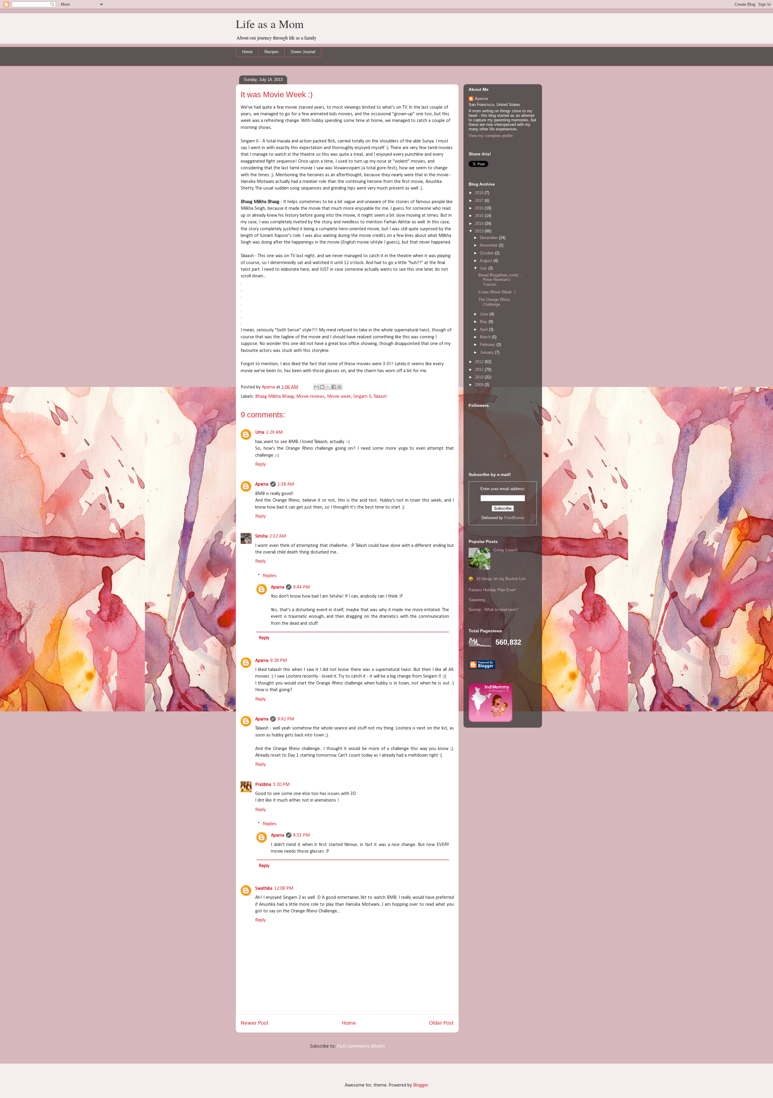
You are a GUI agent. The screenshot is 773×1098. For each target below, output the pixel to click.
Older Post (441, 1023)
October (487, 253)
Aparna (261, 484)
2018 (480, 192)
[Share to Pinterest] (339, 387)
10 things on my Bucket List (500, 578)
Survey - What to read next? (493, 609)
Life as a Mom (270, 23)
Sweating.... (479, 600)
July (484, 268)
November (489, 245)
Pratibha (263, 784)
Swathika (263, 888)
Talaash (380, 396)
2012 (480, 361)
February (488, 344)
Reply (260, 464)
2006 (480, 384)
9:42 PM (285, 719)
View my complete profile (491, 135)
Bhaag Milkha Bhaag (274, 396)
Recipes (272, 51)
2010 (480, 377)
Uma (259, 432)
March (486, 337)
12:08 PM (283, 888)
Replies (270, 575)
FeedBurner (514, 517)
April (484, 329)
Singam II (362, 396)
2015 (480, 215)
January (487, 352)
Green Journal (303, 51)
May (484, 321)
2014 (480, 223)
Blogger (420, 1085)
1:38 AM (285, 484)
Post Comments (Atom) (361, 1046)
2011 (480, 369)
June (484, 314)
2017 (480, 200)
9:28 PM (278, 660)
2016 (480, 208)
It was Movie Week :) (496, 292)
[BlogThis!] (322, 387)
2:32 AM (277, 536)
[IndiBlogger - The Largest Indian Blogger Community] (490, 720)
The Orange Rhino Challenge (494, 302)
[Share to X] (328, 387)
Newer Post (254, 1023)
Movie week (339, 396)
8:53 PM (301, 835)
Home (247, 51)
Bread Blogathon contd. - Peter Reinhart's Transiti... (500, 280)
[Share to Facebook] (334, 387)
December (489, 237)
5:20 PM (281, 784)
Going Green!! (505, 550)
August (486, 260)
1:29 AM (274, 432)
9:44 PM (301, 587)
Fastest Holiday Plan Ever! (492, 590)
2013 (480, 231)
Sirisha (261, 536)
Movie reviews (310, 396)
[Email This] (316, 387)
